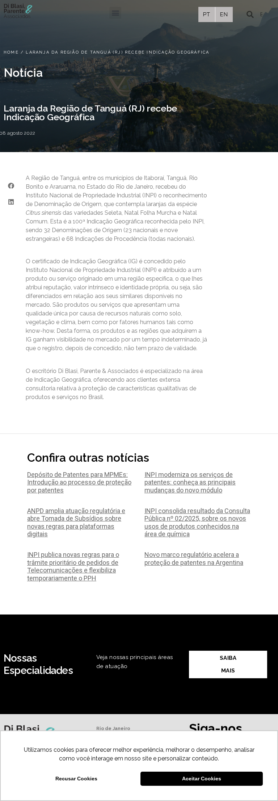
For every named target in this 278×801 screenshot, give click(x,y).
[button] (115, 13)
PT (206, 14)
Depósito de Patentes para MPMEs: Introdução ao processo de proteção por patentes (79, 482)
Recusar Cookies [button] (76, 778)
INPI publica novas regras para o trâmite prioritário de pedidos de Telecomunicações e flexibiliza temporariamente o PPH (73, 566)
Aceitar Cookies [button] (201, 778)
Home (11, 52)
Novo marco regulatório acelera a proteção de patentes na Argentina (193, 558)
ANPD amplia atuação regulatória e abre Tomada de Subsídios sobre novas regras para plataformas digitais (76, 522)
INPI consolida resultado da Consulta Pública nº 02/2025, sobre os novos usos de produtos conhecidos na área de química (197, 522)
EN (224, 14)
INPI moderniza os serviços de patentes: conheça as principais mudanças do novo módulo (190, 482)
